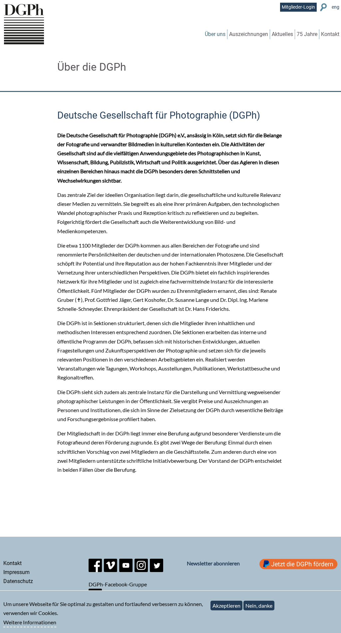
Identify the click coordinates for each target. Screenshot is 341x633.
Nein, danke (258, 605)
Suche (324, 7)
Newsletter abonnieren (213, 563)
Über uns (215, 34)
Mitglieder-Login (298, 7)
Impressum (16, 572)
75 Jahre (307, 34)
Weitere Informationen (29, 622)
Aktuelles (282, 34)
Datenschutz (18, 581)
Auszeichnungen (248, 34)
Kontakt (330, 34)
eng (335, 7)
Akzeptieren (226, 605)
